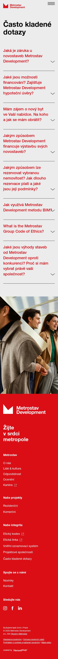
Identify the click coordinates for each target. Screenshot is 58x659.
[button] (51, 5)
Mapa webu (46, 643)
